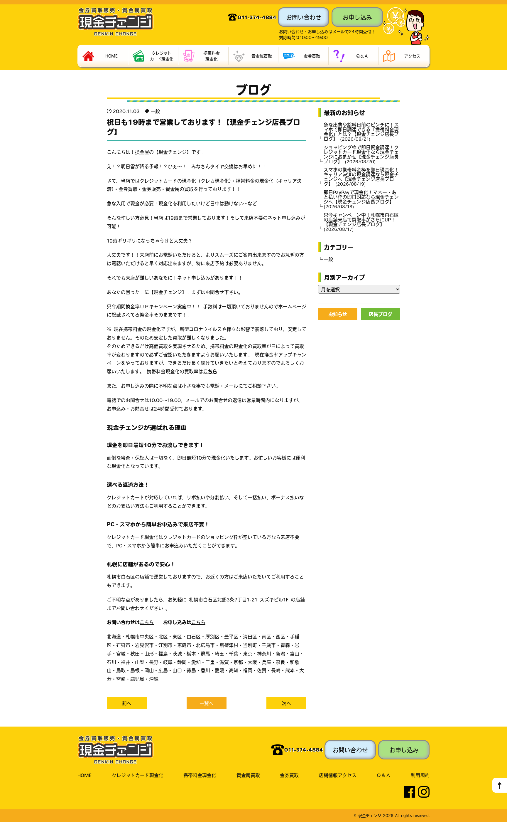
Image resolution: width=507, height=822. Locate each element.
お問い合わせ (303, 17)
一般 (155, 111)
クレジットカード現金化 (137, 775)
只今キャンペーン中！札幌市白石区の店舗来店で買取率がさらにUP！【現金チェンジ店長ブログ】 (361, 221)
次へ (286, 703)
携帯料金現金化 (199, 775)
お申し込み (357, 17)
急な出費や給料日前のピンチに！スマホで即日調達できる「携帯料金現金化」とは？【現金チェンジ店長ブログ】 (361, 131)
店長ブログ (380, 314)
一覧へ (207, 703)
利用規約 (420, 775)
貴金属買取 (248, 775)
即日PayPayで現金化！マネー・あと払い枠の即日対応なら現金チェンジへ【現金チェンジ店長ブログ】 (361, 199)
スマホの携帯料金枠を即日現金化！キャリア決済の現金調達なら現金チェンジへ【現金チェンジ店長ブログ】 (361, 176)
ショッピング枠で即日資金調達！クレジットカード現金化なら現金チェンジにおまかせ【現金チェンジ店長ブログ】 (361, 154)
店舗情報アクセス (337, 775)
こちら (210, 371)
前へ (126, 703)
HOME (84, 775)
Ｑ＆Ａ (383, 775)
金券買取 (289, 775)
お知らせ (337, 314)
